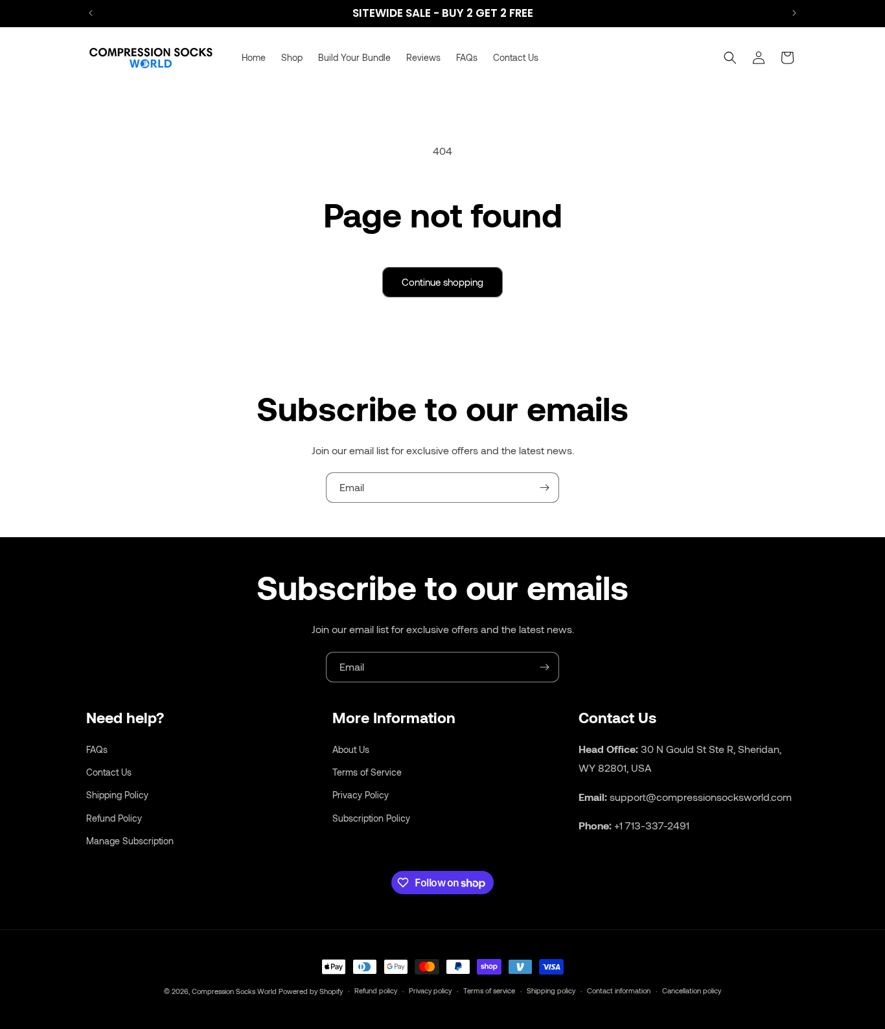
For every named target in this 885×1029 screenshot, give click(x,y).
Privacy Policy (360, 794)
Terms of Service (367, 772)
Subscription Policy (371, 817)
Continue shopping (442, 282)
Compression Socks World (234, 991)
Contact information (618, 990)
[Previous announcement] (90, 13)
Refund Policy (114, 817)
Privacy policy (430, 990)
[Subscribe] (544, 487)
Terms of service (489, 990)
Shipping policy (551, 990)
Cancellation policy (691, 990)
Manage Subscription (130, 840)
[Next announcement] (794, 13)
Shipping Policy (117, 794)
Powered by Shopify (311, 991)
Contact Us (109, 772)
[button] (730, 57)
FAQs (97, 748)
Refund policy (375, 990)
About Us (350, 748)
